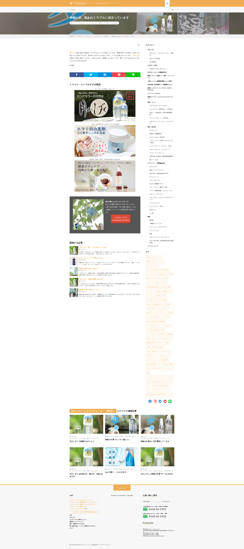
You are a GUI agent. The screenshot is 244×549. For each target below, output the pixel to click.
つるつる (149, 390)
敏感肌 (161, 274)
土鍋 (148, 321)
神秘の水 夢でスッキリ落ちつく (117, 439)
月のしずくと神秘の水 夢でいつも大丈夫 (157, 474)
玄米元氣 (166, 270)
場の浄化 (117, 436)
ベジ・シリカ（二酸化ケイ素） (158, 187)
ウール (158, 368)
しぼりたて (150, 308)
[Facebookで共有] (77, 74)
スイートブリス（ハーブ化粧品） (159, 118)
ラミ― (170, 338)
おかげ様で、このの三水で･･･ (117, 472)
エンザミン (158, 308)
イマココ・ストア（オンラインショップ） (81, 500)
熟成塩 (148, 364)
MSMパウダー (151, 278)
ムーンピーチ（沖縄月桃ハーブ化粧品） (161, 109)
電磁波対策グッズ (159, 304)
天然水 (84, 438)
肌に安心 (149, 304)
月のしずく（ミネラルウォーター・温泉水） (91, 23)
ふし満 (151, 213)
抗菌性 (148, 343)
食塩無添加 (169, 334)
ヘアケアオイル (156, 360)
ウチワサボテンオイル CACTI (158, 105)
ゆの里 (112, 23)
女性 (155, 385)
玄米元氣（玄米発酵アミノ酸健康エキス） (160, 84)
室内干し (167, 385)
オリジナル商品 (164, 343)
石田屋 (162, 330)
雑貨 (149, 216)
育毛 (148, 394)
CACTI (71, 528)
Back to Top (122, 488)
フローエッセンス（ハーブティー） (160, 149)
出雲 (148, 355)
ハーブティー (150, 291)
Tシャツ (169, 381)
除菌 (154, 364)
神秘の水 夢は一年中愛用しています (155, 441)
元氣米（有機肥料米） (156, 133)
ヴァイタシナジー (154, 203)
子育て (156, 381)
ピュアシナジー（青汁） (156, 206)
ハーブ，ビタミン (152, 334)
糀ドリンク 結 (153, 159)
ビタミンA (157, 338)
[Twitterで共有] (91, 74)
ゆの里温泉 (156, 438)
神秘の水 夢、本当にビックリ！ (90, 289)
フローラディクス (154, 180)
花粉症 (171, 274)
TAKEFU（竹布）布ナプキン (158, 69)
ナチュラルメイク (152, 274)
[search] (172, 9)
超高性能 (155, 330)
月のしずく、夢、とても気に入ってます (93, 247)
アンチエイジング (168, 368)
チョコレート (153, 130)
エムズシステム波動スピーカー (78, 519)
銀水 (116, 23)
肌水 (133, 436)
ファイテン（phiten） (154, 93)
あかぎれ (168, 325)
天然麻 (168, 304)
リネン (166, 308)
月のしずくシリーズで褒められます (91, 258)
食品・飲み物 (152, 127)
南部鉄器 (154, 321)
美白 (148, 360)
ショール (161, 325)
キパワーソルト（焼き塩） (157, 137)
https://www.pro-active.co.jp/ (155, 536)
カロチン (162, 381)
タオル (153, 257)
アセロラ (163, 283)
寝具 (150, 234)
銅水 (132, 469)
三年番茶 (161, 334)
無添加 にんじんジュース (76, 521)
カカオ (148, 330)
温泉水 (108, 23)
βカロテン (160, 278)
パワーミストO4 (164, 317)
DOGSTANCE (160, 394)
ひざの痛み (150, 300)
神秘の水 (73, 53)
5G (166, 274)
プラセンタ (158, 300)
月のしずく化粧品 (154, 58)
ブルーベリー (150, 283)
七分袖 (164, 338)
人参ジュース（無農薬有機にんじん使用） (160, 81)
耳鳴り (148, 313)
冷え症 (158, 291)
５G (171, 291)
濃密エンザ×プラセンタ (156, 170)
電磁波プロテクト (152, 261)
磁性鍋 (151, 220)
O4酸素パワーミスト (155, 223)
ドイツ (155, 313)
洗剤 (166, 278)
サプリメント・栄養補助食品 (156, 163)
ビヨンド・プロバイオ (156, 194)
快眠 (148, 373)
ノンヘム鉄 (150, 325)
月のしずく (151, 49)
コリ (160, 313)
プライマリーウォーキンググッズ (159, 237)
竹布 (71, 515)
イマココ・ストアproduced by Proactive (121, 218)
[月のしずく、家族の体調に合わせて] (74, 282)
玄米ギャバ (152, 210)
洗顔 (155, 347)
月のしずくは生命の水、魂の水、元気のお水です (86, 475)
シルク (165, 313)
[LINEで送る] (133, 74)
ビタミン (160, 364)
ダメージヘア (155, 355)
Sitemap (113, 495)
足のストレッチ (165, 355)
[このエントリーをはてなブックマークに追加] (105, 74)
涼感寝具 (165, 291)
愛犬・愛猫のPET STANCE (77, 524)
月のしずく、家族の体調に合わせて (91, 279)
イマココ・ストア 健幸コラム (78, 506)
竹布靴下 (149, 347)
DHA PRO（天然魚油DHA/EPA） (159, 173)
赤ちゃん (149, 338)
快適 (171, 313)
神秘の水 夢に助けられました (89, 268)
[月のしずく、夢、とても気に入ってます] (74, 250)
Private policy (121, 495)
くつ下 (148, 317)
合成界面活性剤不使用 (153, 287)
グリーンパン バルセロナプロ (158, 227)
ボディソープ (150, 295)
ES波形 (161, 347)
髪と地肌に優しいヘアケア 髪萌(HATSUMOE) (82, 526)
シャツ (159, 257)
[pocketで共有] (119, 74)
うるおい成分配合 (152, 351)
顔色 (169, 287)
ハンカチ (168, 394)
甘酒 (164, 295)
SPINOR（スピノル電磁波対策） (157, 72)
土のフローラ (153, 166)
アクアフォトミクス (164, 438)
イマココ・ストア (153, 246)
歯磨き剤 (155, 317)
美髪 (158, 283)
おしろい (149, 385)
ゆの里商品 (152, 62)
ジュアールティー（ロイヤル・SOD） (160, 146)
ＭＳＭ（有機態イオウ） (156, 183)
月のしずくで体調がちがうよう (82, 441)
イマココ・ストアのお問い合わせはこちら (85, 512)
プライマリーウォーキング (161, 390)
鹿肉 (165, 300)
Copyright (130, 495)
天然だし (149, 381)
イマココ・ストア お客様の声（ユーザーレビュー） (84, 502)
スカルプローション (164, 351)
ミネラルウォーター (76, 438)
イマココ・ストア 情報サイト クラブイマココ (82, 504)
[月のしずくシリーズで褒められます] (74, 261)
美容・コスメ (152, 102)
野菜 (153, 394)
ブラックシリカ (154, 230)
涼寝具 (158, 295)
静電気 (161, 385)
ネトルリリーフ (154, 177)
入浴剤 (163, 287)
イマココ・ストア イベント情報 (78, 508)
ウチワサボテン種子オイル (154, 270)
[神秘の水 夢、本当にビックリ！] (74, 292)
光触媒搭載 (162, 321)
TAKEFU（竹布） (153, 65)
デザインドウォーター (153, 265)
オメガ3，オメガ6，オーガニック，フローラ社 (160, 377)
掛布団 (170, 364)
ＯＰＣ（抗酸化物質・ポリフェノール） (161, 190)
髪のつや (155, 343)
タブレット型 (150, 368)
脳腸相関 (165, 360)
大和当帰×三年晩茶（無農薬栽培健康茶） (161, 156)
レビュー (161, 261)
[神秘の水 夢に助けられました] (74, 271)
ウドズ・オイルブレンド (156, 153)
